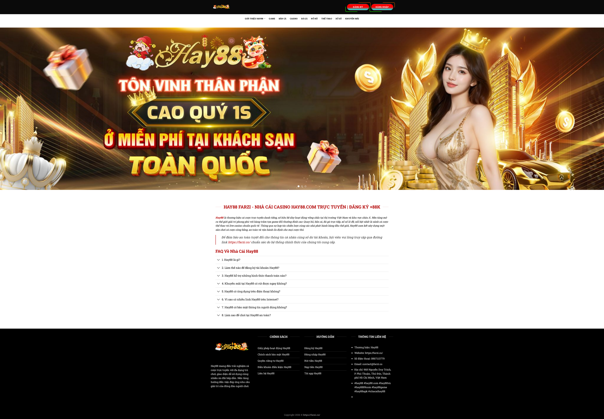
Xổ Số (339, 18)
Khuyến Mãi (352, 18)
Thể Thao (326, 18)
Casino (294, 18)
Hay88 (214, 366)
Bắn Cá (282, 18)
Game (272, 18)
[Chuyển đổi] (218, 260)
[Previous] (16, 109)
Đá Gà (304, 18)
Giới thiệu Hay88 (254, 18)
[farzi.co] (240, 7)
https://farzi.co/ (239, 242)
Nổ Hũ (314, 18)
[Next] (588, 109)
